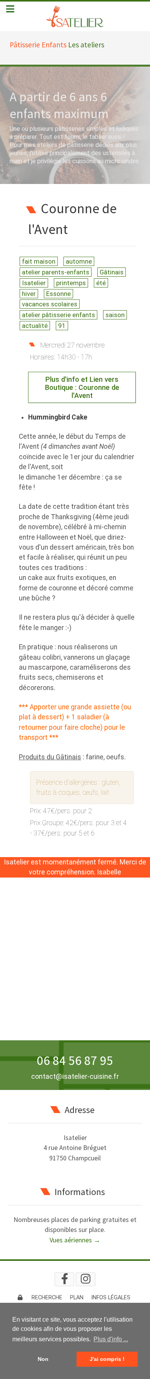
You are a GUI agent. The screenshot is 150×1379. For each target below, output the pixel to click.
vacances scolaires (49, 304)
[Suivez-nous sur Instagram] (85, 1279)
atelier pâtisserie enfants (58, 315)
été (101, 283)
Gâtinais (111, 272)
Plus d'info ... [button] (110, 1339)
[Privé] (20, 1297)
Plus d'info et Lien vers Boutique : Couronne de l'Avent (82, 387)
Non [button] (43, 1359)
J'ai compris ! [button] (107, 1359)
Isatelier (34, 283)
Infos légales (110, 1297)
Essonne (58, 294)
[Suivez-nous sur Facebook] (64, 1279)
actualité (35, 325)
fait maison (38, 261)
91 (62, 325)
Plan (76, 1297)
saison (115, 315)
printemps (71, 283)
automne (79, 261)
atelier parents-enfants (55, 272)
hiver (29, 294)
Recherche (47, 1297)
